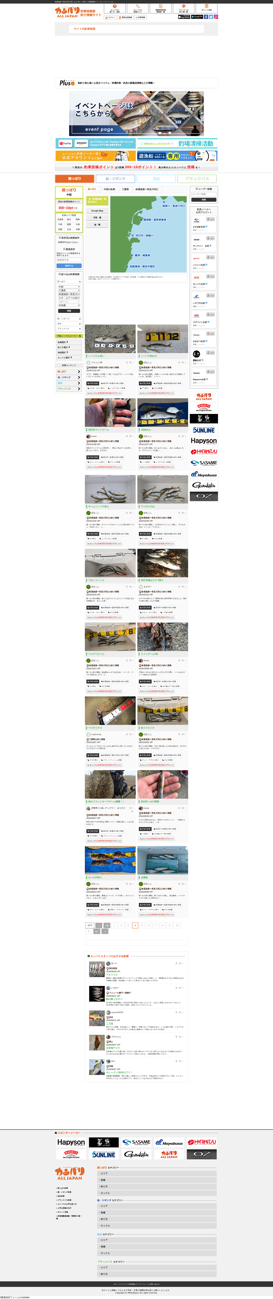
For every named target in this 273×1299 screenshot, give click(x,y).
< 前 (106, 926)
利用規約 (132, 1284)
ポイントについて (120, 1284)
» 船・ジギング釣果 (63, 1192)
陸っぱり (61, 281)
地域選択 (62, 352)
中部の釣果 (109, 189)
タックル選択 (64, 357)
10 (177, 925)
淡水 (59, 323)
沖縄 (78, 229)
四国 (60, 229)
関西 (69, 224)
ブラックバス (63, 328)
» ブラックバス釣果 (63, 1200)
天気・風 (97, 217)
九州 (69, 229)
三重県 (125, 189)
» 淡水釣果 (60, 1196)
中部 (60, 224)
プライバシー (142, 1284)
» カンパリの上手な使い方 (66, 1204)
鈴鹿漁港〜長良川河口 (147, 189)
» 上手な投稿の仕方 (63, 1208)
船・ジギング (63, 318)
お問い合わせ (154, 1284)
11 (89, 931)
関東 (78, 219)
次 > (96, 931)
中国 (78, 224)
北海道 (60, 219)
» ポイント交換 (62, 1212)
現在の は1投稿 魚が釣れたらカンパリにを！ (137, 167)
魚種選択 (62, 342)
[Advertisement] (136, 56)
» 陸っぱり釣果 (62, 1188)
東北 (69, 219)
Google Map (97, 211)
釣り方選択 (63, 347)
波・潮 (97, 224)
